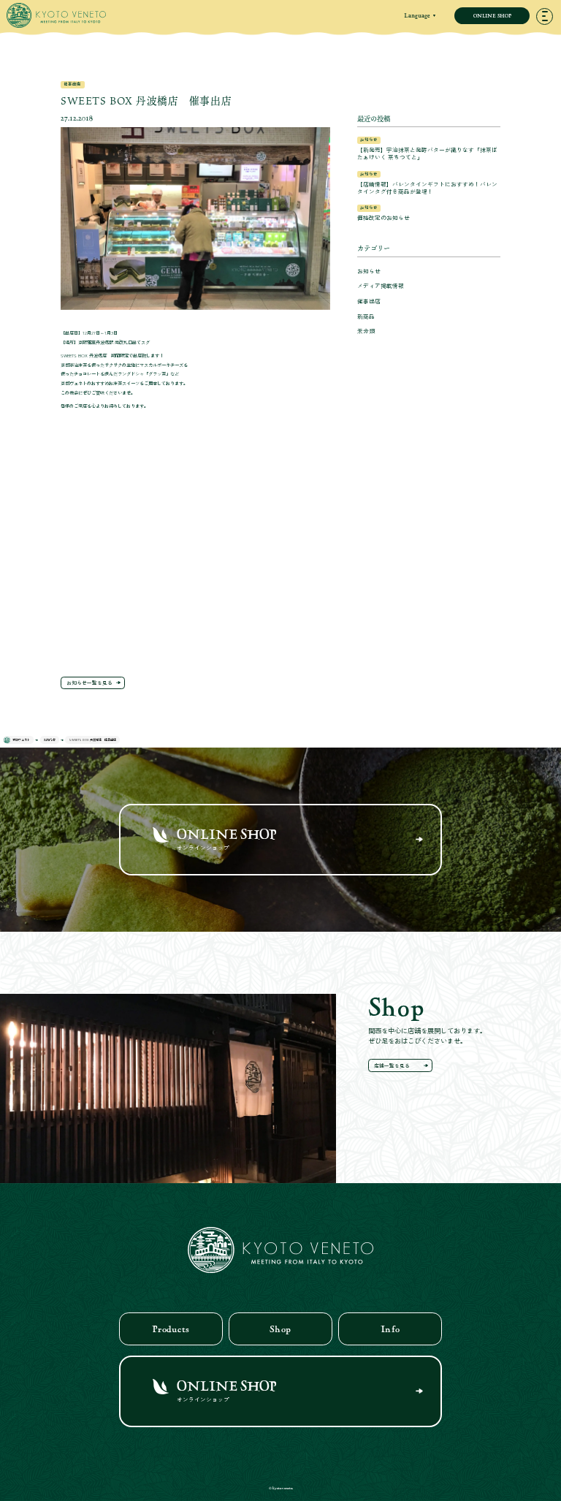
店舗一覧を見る (392, 1065)
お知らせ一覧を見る (89, 682)
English (419, 40)
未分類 (366, 331)
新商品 (366, 316)
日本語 (419, 28)
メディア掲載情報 (380, 285)
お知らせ (369, 271)
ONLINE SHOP (492, 15)
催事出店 (369, 301)
